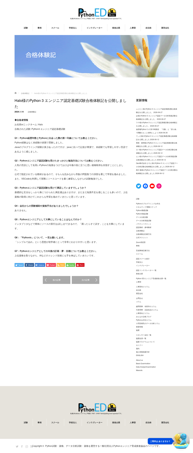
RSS (31, 446)
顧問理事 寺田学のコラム (146, 306)
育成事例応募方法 (143, 250)
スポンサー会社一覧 (143, 335)
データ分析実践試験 (143, 220)
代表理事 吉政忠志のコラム (147, 309)
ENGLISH (140, 355)
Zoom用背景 (141, 242)
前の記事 (57, 279)
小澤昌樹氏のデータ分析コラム (148, 323)
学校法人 (73, 27)
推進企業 (116, 27)
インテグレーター (94, 27)
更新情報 (139, 326)
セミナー (139, 345)
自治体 (148, 27)
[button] (169, 441)
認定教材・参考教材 (143, 227)
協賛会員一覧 (141, 338)
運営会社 (165, 27)
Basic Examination (143, 363)
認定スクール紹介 (143, 258)
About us (139, 360)
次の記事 (86, 279)
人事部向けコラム (143, 286)
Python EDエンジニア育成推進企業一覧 (151, 278)
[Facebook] (21, 446)
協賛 (137, 330)
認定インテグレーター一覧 (146, 270)
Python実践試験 (142, 213)
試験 (26, 27)
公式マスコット (142, 237)
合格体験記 (32, 111)
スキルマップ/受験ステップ (146, 207)
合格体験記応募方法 (143, 234)
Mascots (139, 370)
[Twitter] (17, 446)
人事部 (133, 27)
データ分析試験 (142, 217)
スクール (55, 27)
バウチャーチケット (143, 224)
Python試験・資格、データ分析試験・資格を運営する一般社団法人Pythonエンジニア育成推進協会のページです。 (103, 445)
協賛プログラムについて (145, 341)
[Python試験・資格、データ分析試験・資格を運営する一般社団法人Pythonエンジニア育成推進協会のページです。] (96, 13)
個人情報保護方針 (143, 352)
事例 (40, 27)
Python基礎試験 (142, 210)
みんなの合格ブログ (143, 316)
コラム (138, 301)
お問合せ (139, 298)
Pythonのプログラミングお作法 (148, 203)
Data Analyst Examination (146, 367)
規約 (137, 348)
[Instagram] (26, 446)
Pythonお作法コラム (144, 320)
